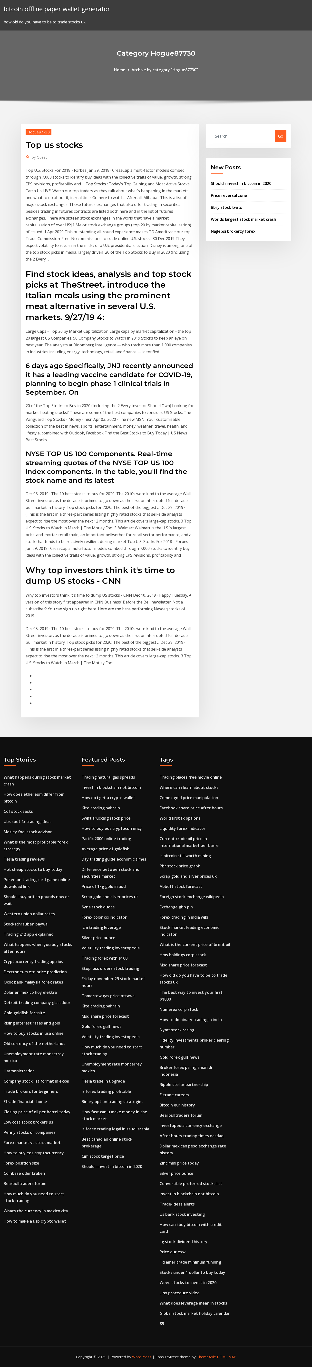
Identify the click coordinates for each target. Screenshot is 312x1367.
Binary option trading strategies (112, 1101)
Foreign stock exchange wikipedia (192, 896)
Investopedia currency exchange (191, 1125)
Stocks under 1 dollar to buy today (192, 1272)
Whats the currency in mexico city (36, 1211)
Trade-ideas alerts (177, 1204)
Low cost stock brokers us (28, 1122)
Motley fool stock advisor (28, 831)
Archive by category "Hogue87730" (165, 69)
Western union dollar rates (29, 913)
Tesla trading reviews (24, 859)
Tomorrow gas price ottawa (108, 995)
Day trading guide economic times (114, 859)
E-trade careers (174, 1094)
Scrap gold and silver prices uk (110, 896)
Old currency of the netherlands (34, 1043)
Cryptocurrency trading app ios (33, 961)
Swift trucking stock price (106, 818)
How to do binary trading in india (191, 1019)
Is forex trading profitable (106, 1091)
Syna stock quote (98, 907)
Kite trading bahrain (101, 808)
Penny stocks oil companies (30, 1132)
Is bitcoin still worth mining (185, 855)
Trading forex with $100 (104, 958)
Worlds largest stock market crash (243, 219)
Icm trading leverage (101, 927)
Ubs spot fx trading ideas (27, 821)
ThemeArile (206, 1356)
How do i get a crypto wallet (108, 797)
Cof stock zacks (18, 811)
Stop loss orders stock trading (110, 968)
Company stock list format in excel (36, 1081)
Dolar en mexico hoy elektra (30, 992)
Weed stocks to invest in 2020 (188, 1282)
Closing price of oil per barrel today (37, 1112)
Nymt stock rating (177, 1030)
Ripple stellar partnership (184, 1084)
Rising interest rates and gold (32, 1023)
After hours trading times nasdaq (192, 1135)
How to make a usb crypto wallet (35, 1221)
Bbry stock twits (226, 207)
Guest (39, 157)
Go (280, 136)
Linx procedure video (180, 1293)
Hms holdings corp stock (183, 954)
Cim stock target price (103, 1156)
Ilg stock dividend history (183, 1241)
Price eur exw (172, 1252)
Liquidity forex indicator (182, 828)
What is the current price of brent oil (195, 944)
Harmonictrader (19, 1071)
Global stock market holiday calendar (195, 1313)
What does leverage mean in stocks (193, 1303)
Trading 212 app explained (29, 934)
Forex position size (21, 1163)
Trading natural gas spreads (108, 777)
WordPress (141, 1356)
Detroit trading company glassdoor (37, 1002)
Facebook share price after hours (191, 808)
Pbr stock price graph (180, 866)
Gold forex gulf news (101, 1026)
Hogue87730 (38, 132)
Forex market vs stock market (32, 1142)
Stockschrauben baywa (26, 924)
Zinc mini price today (179, 1163)
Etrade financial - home (25, 1101)
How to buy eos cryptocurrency (34, 1153)
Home (119, 69)
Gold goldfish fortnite (24, 1012)
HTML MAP (226, 1356)
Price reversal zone (229, 195)
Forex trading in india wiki (184, 917)
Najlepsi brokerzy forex (233, 231)
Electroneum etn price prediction (35, 972)
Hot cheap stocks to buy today (33, 869)
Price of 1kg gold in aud (104, 886)
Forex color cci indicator (104, 917)
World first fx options (180, 818)
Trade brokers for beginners (31, 1091)
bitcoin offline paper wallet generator (57, 9)
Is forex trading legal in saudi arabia (115, 1129)
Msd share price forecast (105, 1016)
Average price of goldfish (105, 849)
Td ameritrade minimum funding (190, 1262)
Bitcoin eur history (177, 1105)
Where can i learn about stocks (189, 787)
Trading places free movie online (191, 777)
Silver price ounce (98, 937)
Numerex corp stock (179, 1009)
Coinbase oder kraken (24, 1173)
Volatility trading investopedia (111, 948)
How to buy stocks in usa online (34, 1033)
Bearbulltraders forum (25, 1183)
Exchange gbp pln (176, 907)
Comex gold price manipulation (189, 797)
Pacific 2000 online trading (106, 838)
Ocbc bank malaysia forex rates (33, 982)
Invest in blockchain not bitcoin (111, 787)
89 (162, 1323)
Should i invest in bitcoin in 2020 (241, 183)
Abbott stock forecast (181, 886)
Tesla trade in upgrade (103, 1081)
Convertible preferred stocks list (191, 1183)
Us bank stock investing (182, 1214)
